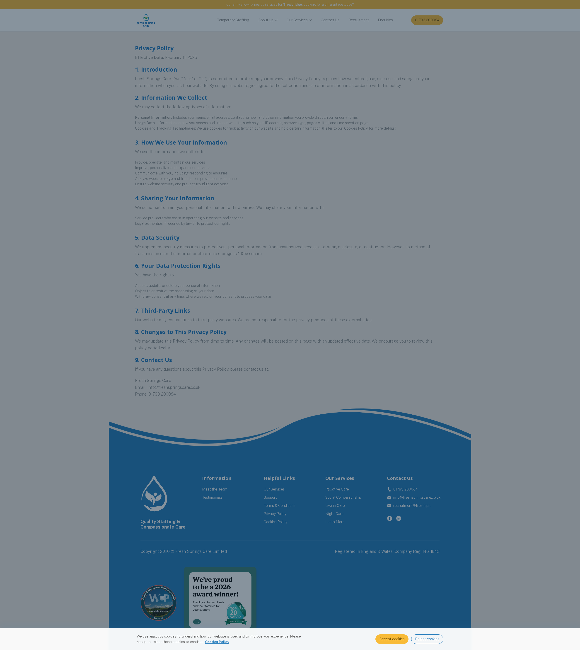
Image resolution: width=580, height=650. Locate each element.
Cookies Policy (217, 642)
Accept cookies (392, 639)
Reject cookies (427, 639)
